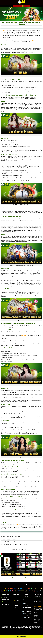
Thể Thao (17, 600)
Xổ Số (16, 602)
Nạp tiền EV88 (6, 599)
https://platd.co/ (33, 40)
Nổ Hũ (16, 605)
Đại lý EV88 (27, 617)
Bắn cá (16, 607)
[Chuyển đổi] (2, 536)
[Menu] (1, 2)
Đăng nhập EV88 (5, 597)
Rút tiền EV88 (6, 601)
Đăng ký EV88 (24, 335)
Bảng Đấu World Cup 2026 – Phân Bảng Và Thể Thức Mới (21, 577)
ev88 (9, 626)
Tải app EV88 (6, 604)
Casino (16, 598)
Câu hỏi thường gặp (27, 611)
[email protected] (37, 606)
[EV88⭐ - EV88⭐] (21, 2)
